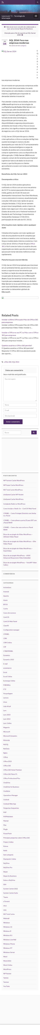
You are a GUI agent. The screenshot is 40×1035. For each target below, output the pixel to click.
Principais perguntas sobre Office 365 (16, 838)
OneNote (6, 791)
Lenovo (5, 698)
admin (13, 45)
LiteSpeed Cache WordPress (13, 499)
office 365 (7, 362)
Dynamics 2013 (8, 659)
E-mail (5, 664)
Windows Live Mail (9, 940)
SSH (4, 884)
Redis (5, 850)
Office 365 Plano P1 (10, 774)
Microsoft (6, 732)
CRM (5, 638)
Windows (6, 923)
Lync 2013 (6, 719)
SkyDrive (6, 863)
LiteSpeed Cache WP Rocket (13, 494)
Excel (5, 672)
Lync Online (7, 723)
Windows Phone (9, 944)
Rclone (5, 846)
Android (6, 592)
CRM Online (7, 643)
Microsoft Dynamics (10, 736)
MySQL (5, 744)
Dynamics (6, 655)
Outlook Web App (9, 804)
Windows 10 (7, 927)
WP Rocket (7, 973)
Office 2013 (7, 761)
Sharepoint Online (9, 859)
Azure (5, 600)
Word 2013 (7, 961)
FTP (4, 689)
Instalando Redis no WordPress (14, 504)
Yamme (5, 978)
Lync (4, 710)
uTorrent (6, 901)
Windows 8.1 (7, 935)
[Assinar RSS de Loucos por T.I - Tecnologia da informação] (3, 1)
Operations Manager (10, 795)
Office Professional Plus (11, 778)
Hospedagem (8, 693)
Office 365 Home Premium (12, 770)
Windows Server (9, 952)
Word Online (7, 965)
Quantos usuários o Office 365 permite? (17, 345)
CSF (4, 647)
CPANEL (6, 634)
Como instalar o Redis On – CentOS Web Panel (19, 509)
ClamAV (6, 626)
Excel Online (7, 676)
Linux (5, 702)
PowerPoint (7, 833)
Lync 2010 (6, 715)
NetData (6, 749)
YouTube (6, 986)
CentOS (6, 617)
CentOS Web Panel (10, 621)
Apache (6, 596)
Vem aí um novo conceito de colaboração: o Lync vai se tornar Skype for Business (21, 28)
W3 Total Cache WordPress (13, 490)
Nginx (5, 753)
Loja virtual (7, 706)
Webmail (6, 918)
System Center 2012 (10, 889)
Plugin (5, 829)
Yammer (6, 982)
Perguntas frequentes (11, 808)
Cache (5, 609)
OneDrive (6, 783)
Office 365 (7, 766)
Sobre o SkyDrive (9, 880)
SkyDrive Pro (7, 867)
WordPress (7, 969)
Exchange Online (9, 681)
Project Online (8, 842)
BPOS (5, 604)
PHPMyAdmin (8, 816)
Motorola (6, 740)
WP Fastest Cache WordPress (14, 480)
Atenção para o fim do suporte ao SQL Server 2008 (20, 34)
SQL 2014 (15, 362)
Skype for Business (10, 876)
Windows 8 (7, 931)
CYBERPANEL (8, 651)
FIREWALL (7, 685)
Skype (5, 872)
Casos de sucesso (9, 613)
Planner (6, 821)
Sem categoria (22, 45)
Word (5, 957)
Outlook (6, 800)
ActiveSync (7, 587)
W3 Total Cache (9, 914)
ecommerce (7, 668)
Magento (6, 727)
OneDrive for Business (11, 787)
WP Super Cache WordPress (13, 485)
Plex (4, 825)
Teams (5, 897)
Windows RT (7, 948)
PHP (4, 812)
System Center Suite (10, 893)
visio (4, 910)
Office (5, 757)
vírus (5, 906)
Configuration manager (11, 630)
